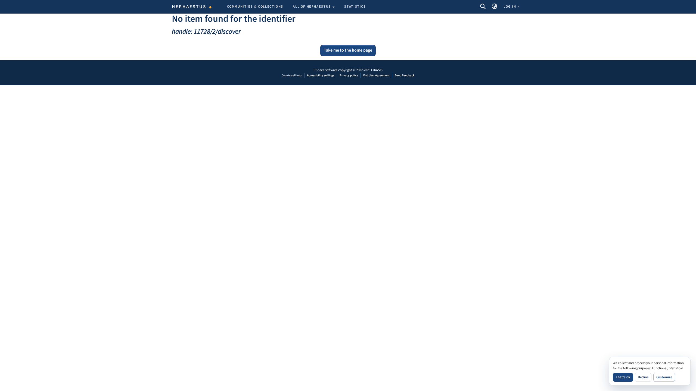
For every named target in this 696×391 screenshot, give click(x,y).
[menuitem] (314, 7)
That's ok (623, 377)
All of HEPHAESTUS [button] (312, 6)
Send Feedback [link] (405, 75)
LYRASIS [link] (377, 70)
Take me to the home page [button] (348, 50)
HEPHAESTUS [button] (189, 7)
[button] (482, 7)
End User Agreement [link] (376, 75)
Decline (643, 377)
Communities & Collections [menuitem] (255, 6)
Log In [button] (510, 6)
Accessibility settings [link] (320, 75)
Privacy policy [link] (349, 75)
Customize (664, 377)
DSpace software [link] (325, 70)
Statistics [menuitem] (355, 6)
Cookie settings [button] (292, 75)
